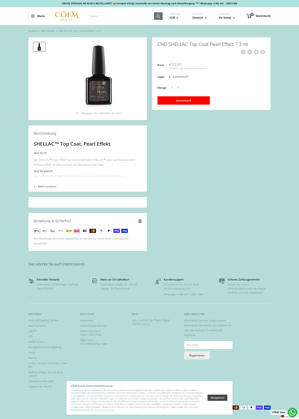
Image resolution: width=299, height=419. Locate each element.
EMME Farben (36, 341)
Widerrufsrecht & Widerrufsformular (91, 332)
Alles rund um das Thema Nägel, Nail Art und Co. (151, 322)
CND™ (32, 331)
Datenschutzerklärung (93, 325)
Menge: (162, 88)
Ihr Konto (225, 18)
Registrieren (197, 355)
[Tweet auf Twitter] (256, 51)
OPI (30, 336)
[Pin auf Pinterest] (249, 51)
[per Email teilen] (262, 51)
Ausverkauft (183, 100)
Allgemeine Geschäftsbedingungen (93, 341)
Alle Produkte (48, 31)
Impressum (86, 320)
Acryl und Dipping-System (43, 320)
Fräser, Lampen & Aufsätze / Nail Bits (47, 365)
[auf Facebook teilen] (243, 51)
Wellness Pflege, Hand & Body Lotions (45, 373)
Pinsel (31, 352)
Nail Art (32, 358)
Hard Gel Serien (37, 325)
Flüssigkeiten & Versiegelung (44, 347)
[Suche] (158, 16)
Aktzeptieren (217, 397)
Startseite (33, 31)
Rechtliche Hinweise (104, 409)
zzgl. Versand (185, 68)
